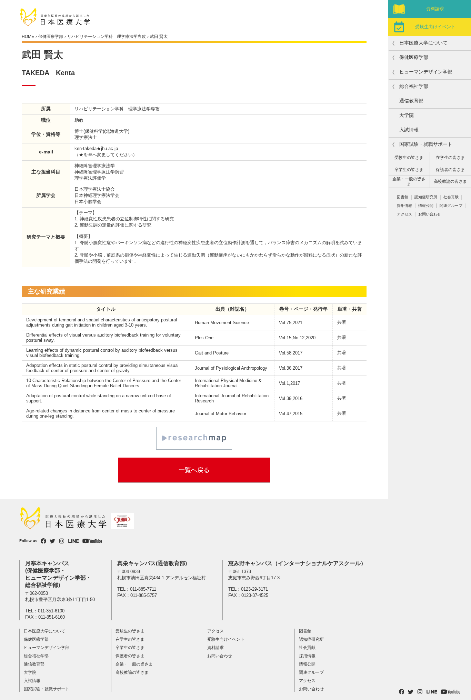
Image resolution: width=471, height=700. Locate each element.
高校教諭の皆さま (450, 181)
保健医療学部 (50, 36)
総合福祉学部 (36, 655)
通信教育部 (411, 100)
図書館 (402, 197)
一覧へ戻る (194, 470)
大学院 (406, 115)
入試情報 (409, 129)
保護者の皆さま (450, 170)
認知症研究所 (425, 197)
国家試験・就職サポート (46, 689)
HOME (28, 36)
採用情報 (404, 205)
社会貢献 (451, 197)
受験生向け (435, 26)
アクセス (404, 214)
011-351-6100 (51, 610)
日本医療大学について (44, 631)
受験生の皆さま (408, 158)
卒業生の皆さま (408, 170)
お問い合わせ (429, 214)
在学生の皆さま (450, 158)
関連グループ (451, 205)
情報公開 (425, 205)
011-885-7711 (143, 589)
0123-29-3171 (254, 589)
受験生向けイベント (225, 639)
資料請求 (435, 8)
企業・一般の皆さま (408, 181)
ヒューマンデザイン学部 (46, 647)
